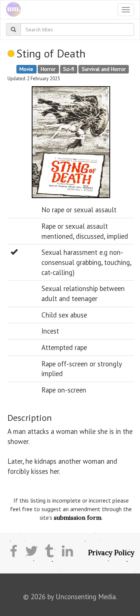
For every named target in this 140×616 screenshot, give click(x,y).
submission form (78, 517)
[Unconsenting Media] (10, 9)
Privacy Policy (111, 552)
